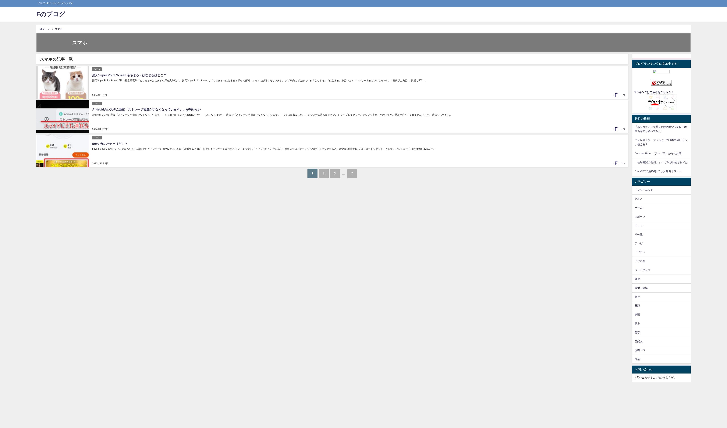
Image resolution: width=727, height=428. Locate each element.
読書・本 (640, 350)
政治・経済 (641, 287)
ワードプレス (643, 270)
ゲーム (639, 207)
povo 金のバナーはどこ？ (110, 143)
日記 (637, 305)
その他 (639, 234)
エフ (623, 95)
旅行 (637, 296)
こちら (656, 377)
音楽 (637, 359)
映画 (637, 314)
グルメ (639, 198)
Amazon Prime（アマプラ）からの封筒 (658, 153)
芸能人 (639, 341)
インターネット (644, 189)
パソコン (640, 252)
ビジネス (640, 261)
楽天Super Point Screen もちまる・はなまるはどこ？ (129, 75)
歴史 (637, 323)
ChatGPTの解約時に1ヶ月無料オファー (658, 171)
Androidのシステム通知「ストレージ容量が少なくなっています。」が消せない (146, 109)
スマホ (97, 69)
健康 (637, 279)
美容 (637, 332)
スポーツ (640, 216)
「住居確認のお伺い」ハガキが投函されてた (661, 162)
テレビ (639, 243)
